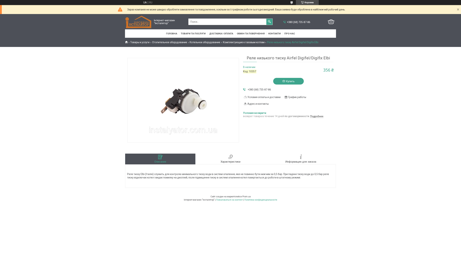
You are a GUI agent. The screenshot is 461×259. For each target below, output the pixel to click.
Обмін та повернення (251, 33)
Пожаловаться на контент (229, 200)
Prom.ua (246, 196)
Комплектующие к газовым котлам (244, 42)
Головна (171, 33)
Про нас (289, 33)
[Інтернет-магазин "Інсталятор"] (138, 21)
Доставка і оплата (221, 33)
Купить (290, 81)
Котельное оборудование (205, 42)
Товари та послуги (193, 33)
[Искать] (269, 22)
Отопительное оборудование (169, 42)
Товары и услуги (139, 42)
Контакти (274, 33)
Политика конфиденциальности (260, 200)
